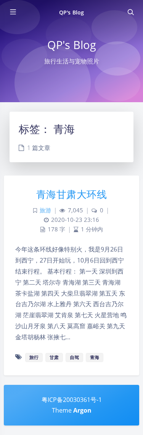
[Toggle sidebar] (12, 12)
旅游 (45, 210)
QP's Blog (71, 12)
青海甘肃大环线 (71, 194)
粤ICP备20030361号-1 (72, 399)
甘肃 (54, 357)
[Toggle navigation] (130, 12)
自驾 (74, 357)
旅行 (34, 357)
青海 (94, 357)
